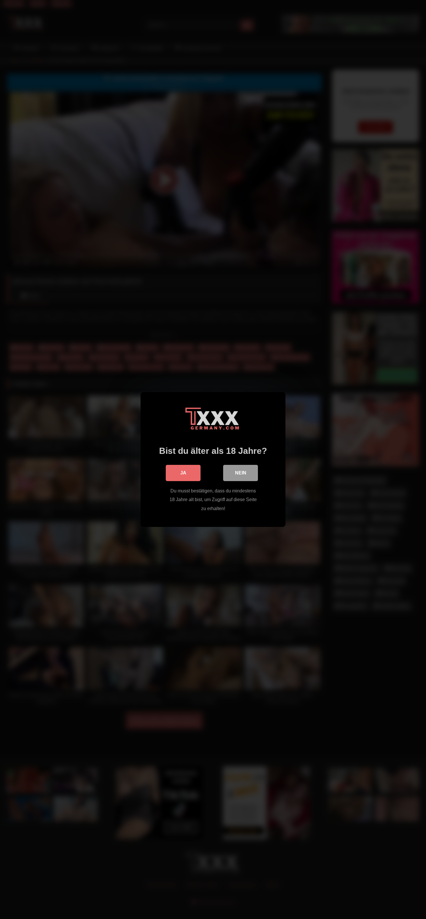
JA (183, 472)
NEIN (240, 472)
